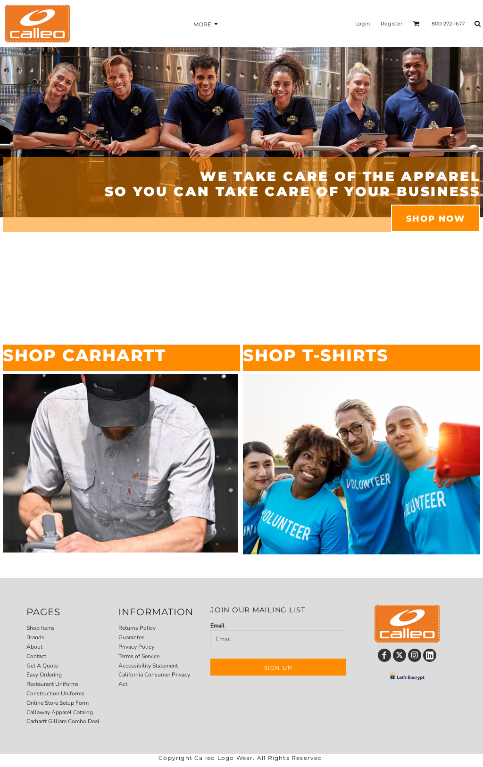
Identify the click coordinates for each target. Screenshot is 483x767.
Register (391, 23)
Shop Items (40, 628)
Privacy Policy (136, 647)
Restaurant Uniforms (52, 684)
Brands (35, 637)
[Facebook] (384, 655)
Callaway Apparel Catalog (59, 712)
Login (362, 23)
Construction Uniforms (55, 693)
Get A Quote (42, 665)
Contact (36, 656)
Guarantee (131, 637)
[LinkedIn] (429, 655)
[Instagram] (414, 655)
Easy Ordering (44, 674)
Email (217, 625)
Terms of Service (138, 656)
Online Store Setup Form (57, 703)
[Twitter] (399, 655)
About (34, 647)
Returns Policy (137, 628)
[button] (120, 463)
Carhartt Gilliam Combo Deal (63, 721)
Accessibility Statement (148, 665)
